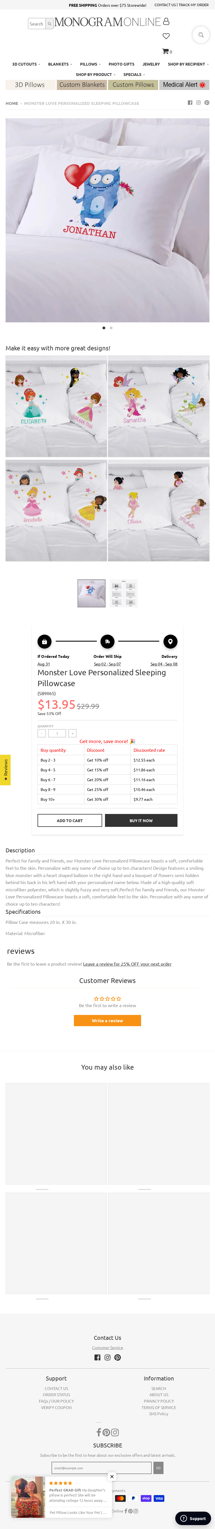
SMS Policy (158, 1413)
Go (158, 1467)
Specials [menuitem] (132, 74)
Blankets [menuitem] (58, 63)
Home (12, 103)
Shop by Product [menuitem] (94, 74)
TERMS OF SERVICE (159, 1407)
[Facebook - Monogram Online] (190, 102)
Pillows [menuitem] (88, 63)
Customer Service (107, 1347)
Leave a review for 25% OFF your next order (127, 963)
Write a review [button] (107, 1020)
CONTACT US (165, 4)
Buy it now (141, 820)
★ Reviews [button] (5, 770)
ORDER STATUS (56, 1394)
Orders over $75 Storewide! (107, 5)
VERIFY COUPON (56, 1407)
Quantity (45, 726)
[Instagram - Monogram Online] (198, 102)
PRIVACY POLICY (159, 1400)
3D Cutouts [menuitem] (24, 63)
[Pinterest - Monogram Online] (206, 102)
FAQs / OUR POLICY (56, 1400)
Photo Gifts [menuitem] (121, 63)
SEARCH (158, 1388)
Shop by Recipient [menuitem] (186, 63)
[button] (112, 1476)
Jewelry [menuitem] (151, 63)
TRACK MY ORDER (194, 4)
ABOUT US (158, 1394)
